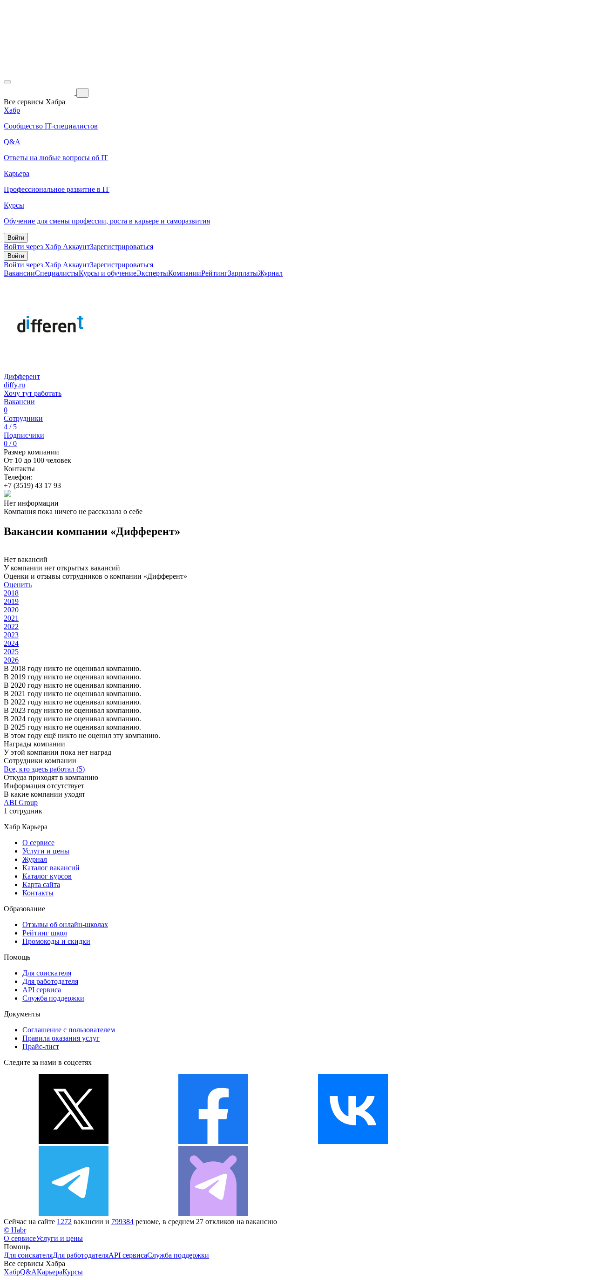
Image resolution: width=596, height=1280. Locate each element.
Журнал (270, 273)
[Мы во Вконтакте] (353, 1141)
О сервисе (38, 843)
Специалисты (57, 273)
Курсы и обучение (107, 273)
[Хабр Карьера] (40, 92)
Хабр (12, 1272)
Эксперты (152, 273)
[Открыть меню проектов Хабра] (7, 82)
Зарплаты (243, 273)
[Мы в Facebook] (213, 1141)
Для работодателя (50, 981)
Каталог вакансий (51, 868)
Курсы (72, 1272)
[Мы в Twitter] (73, 1141)
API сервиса (41, 990)
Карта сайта (41, 884)
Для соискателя (46, 973)
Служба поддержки (53, 998)
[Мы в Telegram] (73, 1213)
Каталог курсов (47, 876)
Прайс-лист (40, 1046)
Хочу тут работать (32, 393)
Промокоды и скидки (56, 941)
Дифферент (22, 376)
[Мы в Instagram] (492, 1141)
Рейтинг (214, 273)
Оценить (18, 585)
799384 (122, 1222)
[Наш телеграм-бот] (213, 1213)
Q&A (28, 1272)
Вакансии (19, 273)
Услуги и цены (45, 851)
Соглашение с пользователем (68, 1030)
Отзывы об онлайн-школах (65, 924)
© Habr (15, 1230)
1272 (64, 1222)
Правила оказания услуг (61, 1038)
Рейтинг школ (44, 933)
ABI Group (21, 802)
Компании (184, 273)
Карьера (49, 1272)
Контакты (38, 893)
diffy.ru (14, 385)
